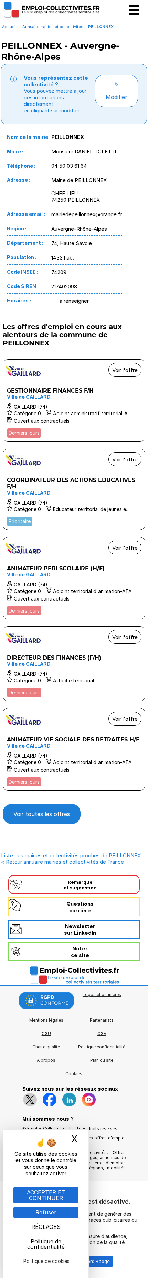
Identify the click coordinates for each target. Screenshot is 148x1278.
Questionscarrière (80, 907)
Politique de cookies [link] (46, 1261)
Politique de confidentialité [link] (46, 1244)
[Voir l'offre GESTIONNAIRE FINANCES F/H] (74, 400)
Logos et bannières (102, 994)
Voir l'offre (125, 370)
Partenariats (102, 1020)
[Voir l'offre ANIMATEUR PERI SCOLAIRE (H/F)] (74, 578)
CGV (101, 1033)
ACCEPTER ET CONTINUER (46, 1195)
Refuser (45, 1212)
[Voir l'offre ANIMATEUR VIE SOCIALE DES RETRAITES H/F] (74, 749)
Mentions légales (46, 1020)
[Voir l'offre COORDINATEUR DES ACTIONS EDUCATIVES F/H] (74, 489)
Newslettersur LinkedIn (80, 929)
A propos (46, 1060)
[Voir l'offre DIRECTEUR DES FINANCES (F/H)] (74, 664)
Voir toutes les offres (41, 814)
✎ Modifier (116, 90)
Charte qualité (46, 1046)
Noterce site (80, 951)
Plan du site (101, 1060)
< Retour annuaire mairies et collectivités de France (62, 862)
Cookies (73, 1073)
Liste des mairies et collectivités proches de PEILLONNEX (71, 855)
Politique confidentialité (101, 1046)
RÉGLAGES (46, 1226)
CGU (46, 1033)
